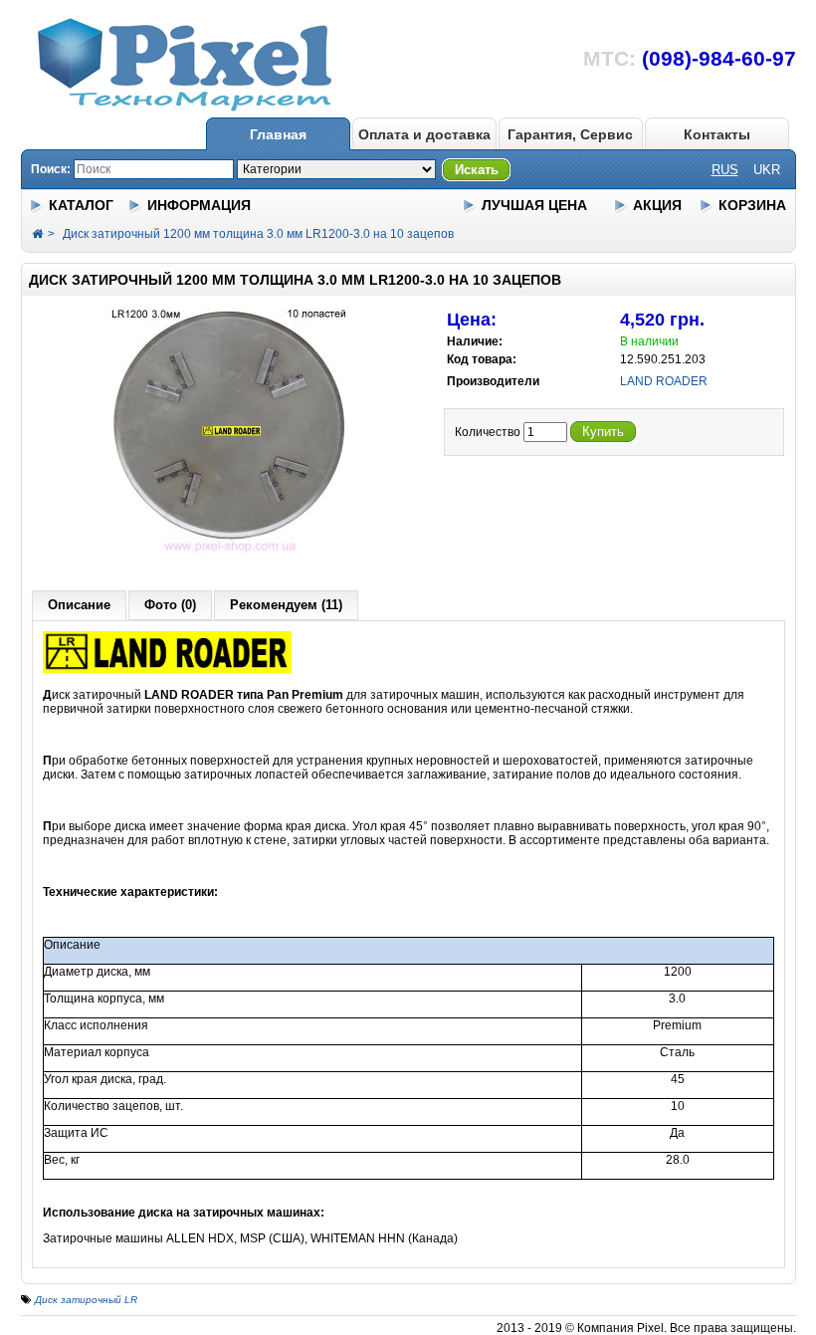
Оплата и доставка (424, 134)
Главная (278, 134)
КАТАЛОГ (81, 205)
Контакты (717, 134)
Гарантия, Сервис (570, 134)
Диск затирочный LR (86, 1299)
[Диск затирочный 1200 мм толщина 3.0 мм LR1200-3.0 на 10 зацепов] (229, 551)
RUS (725, 169)
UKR (766, 169)
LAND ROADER (664, 381)
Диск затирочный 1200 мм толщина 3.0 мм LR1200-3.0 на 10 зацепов (258, 234)
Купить (603, 431)
